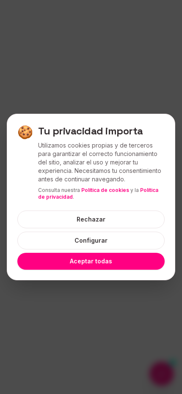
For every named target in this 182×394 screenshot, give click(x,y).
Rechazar (91, 219)
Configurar (91, 240)
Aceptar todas (91, 261)
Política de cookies (105, 190)
